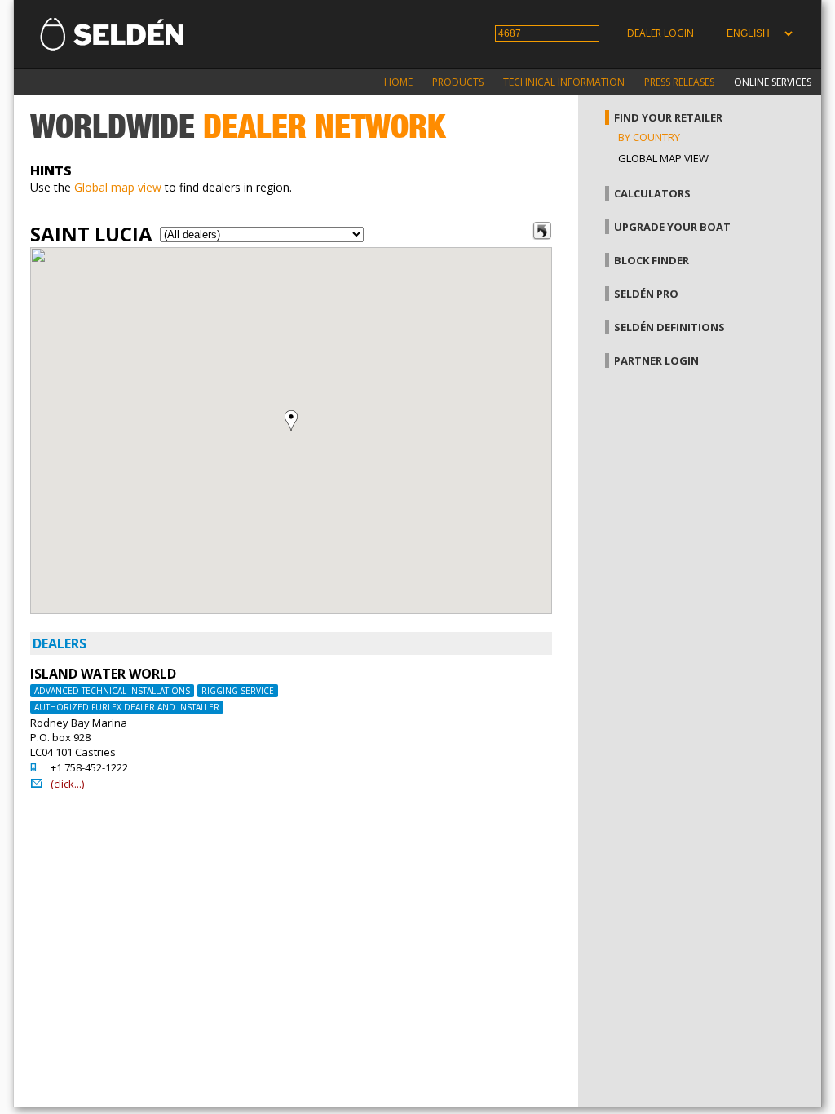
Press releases (679, 82)
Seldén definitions (669, 327)
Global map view (117, 187)
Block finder (651, 260)
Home (398, 82)
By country (649, 137)
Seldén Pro (646, 293)
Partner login (656, 360)
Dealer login (660, 33)
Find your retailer (668, 117)
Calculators (652, 193)
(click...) (67, 783)
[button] (291, 420)
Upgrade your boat (672, 226)
